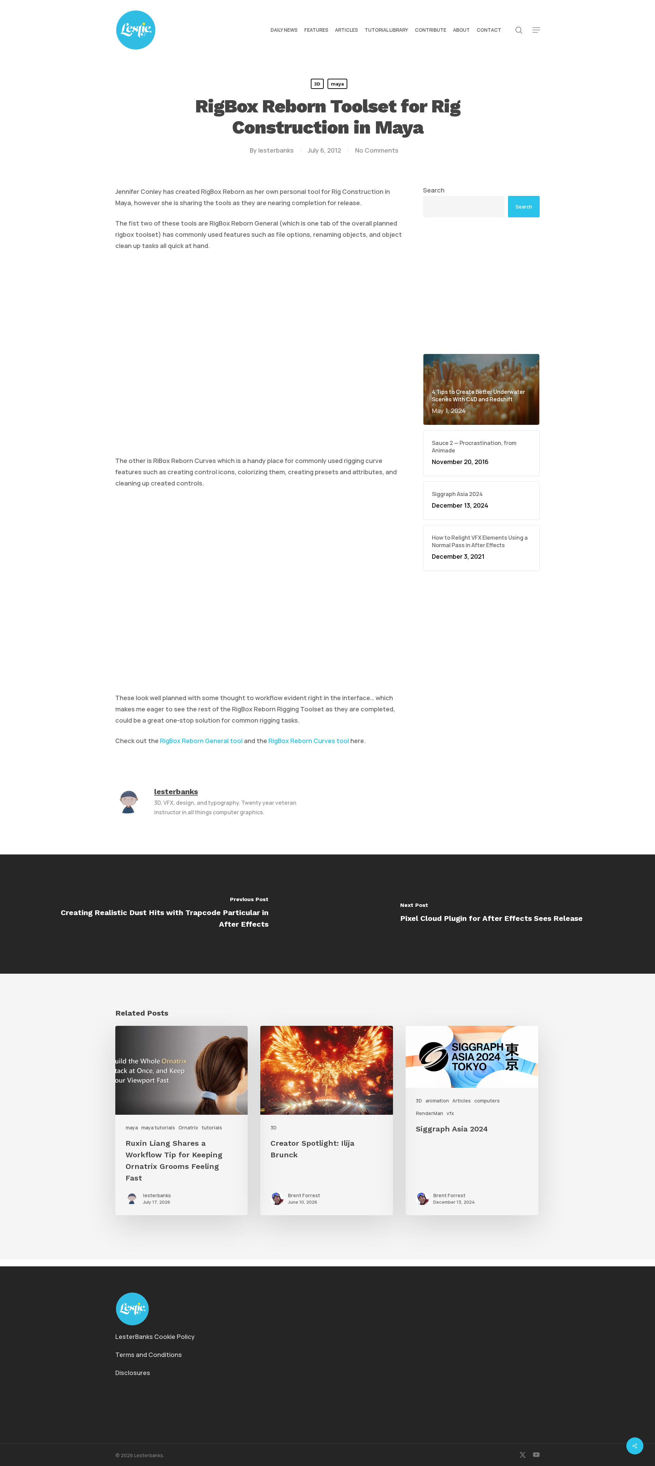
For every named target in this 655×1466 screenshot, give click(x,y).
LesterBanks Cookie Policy (155, 1336)
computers (487, 1100)
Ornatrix (188, 1127)
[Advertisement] (481, 285)
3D (317, 84)
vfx (450, 1113)
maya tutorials (158, 1127)
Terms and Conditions (148, 1355)
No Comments (376, 150)
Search (434, 190)
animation (437, 1100)
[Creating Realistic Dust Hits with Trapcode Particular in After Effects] (164, 913)
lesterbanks (276, 150)
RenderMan (429, 1113)
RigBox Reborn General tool (201, 741)
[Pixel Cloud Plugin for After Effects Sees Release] (491, 913)
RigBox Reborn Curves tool (308, 741)
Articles (461, 1100)
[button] (536, 30)
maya (337, 84)
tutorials (212, 1127)
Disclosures (132, 1373)
